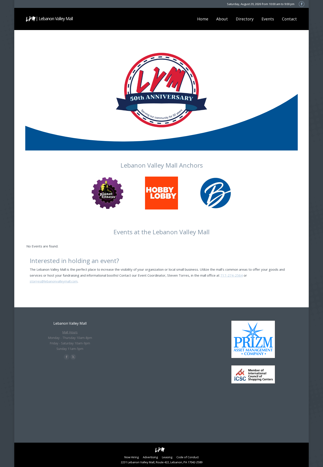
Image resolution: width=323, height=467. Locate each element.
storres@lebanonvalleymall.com (54, 281)
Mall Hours (70, 332)
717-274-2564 (231, 275)
